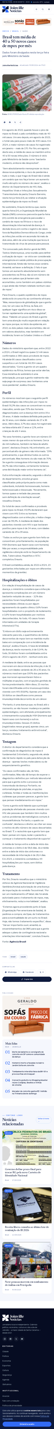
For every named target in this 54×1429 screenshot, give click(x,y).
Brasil (15, 31)
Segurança (7, 1375)
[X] (15, 122)
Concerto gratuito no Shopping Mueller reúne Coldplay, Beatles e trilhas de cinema (30, 1082)
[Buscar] (42, 9)
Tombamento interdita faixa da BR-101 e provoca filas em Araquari (30, 1072)
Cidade (5, 1351)
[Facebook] (10, 122)
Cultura (5, 1370)
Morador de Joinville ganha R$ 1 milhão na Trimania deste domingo (29, 1092)
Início (5, 31)
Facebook (30, 972)
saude (23, 956)
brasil (13, 956)
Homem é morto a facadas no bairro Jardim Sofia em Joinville (28, 1064)
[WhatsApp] (4, 122)
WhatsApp (12, 972)
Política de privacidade (12, 1405)
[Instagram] (4, 1339)
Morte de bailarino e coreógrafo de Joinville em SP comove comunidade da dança (28, 1054)
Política (5, 1356)
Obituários (6, 1384)
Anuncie (5, 1396)
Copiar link (28, 979)
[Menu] (49, 9)
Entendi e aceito (27, 1424)
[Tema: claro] (36, 9)
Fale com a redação (10, 1401)
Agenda (5, 1379)
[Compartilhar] (20, 122)
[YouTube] (22, 1339)
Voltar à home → (43, 1119)
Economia (6, 1361)
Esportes (6, 1365)
